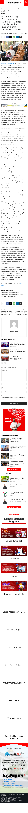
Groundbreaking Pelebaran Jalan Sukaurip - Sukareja (12, 294)
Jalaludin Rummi (8, 33)
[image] (14, 533)
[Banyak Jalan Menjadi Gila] (5, 486)
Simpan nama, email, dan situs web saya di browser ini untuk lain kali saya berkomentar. (14, 398)
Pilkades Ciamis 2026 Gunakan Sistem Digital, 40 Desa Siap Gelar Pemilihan (18, 351)
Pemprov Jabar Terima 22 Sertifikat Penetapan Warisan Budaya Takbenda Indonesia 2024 (18, 447)
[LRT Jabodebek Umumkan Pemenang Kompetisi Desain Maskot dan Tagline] (5, 440)
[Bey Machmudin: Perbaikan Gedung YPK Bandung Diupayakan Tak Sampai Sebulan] (5, 463)
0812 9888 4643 (18, 768)
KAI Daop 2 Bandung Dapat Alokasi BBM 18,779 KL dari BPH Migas (17, 455)
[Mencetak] (20, 37)
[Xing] (14, 333)
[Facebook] (7, 37)
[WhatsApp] (14, 37)
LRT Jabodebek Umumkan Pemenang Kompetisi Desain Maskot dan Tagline (17, 440)
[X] (10, 37)
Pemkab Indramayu (12, 296)
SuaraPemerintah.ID (7, 63)
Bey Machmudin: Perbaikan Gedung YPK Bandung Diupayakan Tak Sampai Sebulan (18, 463)
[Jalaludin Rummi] (2, 33)
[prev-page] (2, 363)
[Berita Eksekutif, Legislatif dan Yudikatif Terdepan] (14, 3)
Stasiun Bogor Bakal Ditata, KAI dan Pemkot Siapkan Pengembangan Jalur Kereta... (18, 344)
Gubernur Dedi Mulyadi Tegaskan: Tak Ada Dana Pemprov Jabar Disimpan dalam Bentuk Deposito (18, 478)
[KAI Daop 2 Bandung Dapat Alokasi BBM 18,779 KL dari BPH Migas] (5, 456)
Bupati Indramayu (9, 290)
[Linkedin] (17, 37)
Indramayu (4, 296)
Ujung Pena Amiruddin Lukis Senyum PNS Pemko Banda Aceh (18, 500)
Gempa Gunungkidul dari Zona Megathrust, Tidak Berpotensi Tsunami (21, 313)
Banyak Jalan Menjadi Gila (16, 484)
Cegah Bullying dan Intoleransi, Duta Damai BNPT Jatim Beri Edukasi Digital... (17, 358)
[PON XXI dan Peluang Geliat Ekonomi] (5, 494)
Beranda (3, 8)
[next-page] (5, 363)
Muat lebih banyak (13, 469)
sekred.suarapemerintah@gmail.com (13, 770)
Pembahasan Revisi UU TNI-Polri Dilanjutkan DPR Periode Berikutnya (7, 313)
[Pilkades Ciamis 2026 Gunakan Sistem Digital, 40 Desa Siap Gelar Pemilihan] (5, 351)
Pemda (7, 8)
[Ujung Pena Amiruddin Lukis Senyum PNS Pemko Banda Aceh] (5, 501)
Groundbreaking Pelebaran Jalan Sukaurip (10, 292)
